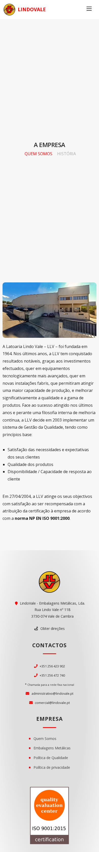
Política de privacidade (52, 767)
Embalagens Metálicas (52, 748)
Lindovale (32, 9)
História (66, 154)
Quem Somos (38, 154)
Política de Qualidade (51, 757)
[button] (49, 628)
